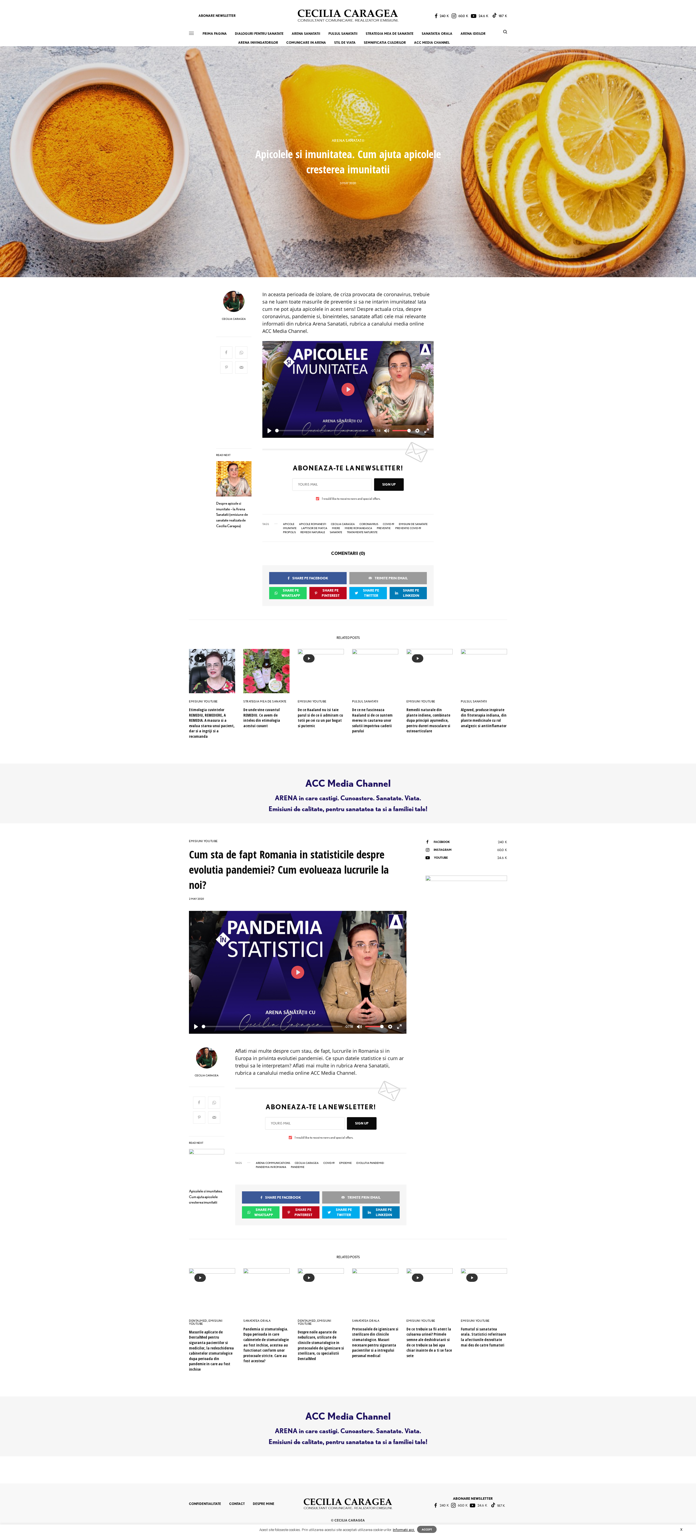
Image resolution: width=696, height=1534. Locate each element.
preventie (384, 528)
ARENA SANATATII (348, 140)
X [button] (681, 1529)
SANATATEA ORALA (257, 1321)
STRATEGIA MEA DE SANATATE (265, 701)
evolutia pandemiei (370, 1162)
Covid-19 (388, 524)
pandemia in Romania (271, 1167)
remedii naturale (312, 532)
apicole (288, 524)
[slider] (321, 430)
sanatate (336, 532)
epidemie (345, 1162)
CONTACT (237, 1504)
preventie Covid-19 (408, 528)
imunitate (290, 528)
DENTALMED (198, 1321)
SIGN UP (389, 484)
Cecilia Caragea (343, 524)
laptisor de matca (314, 528)
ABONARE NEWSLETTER (217, 16)
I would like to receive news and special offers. (351, 498)
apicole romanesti (312, 524)
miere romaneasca (358, 528)
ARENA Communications (273, 1162)
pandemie (297, 1167)
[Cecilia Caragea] (348, 16)
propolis (289, 532)
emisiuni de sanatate (413, 524)
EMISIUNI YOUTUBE (203, 701)
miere (336, 528)
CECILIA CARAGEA (234, 318)
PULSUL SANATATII (365, 701)
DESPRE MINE (263, 1504)
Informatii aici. (404, 1530)
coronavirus (368, 524)
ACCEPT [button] (427, 1529)
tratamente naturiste (362, 532)
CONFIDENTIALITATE (205, 1504)
